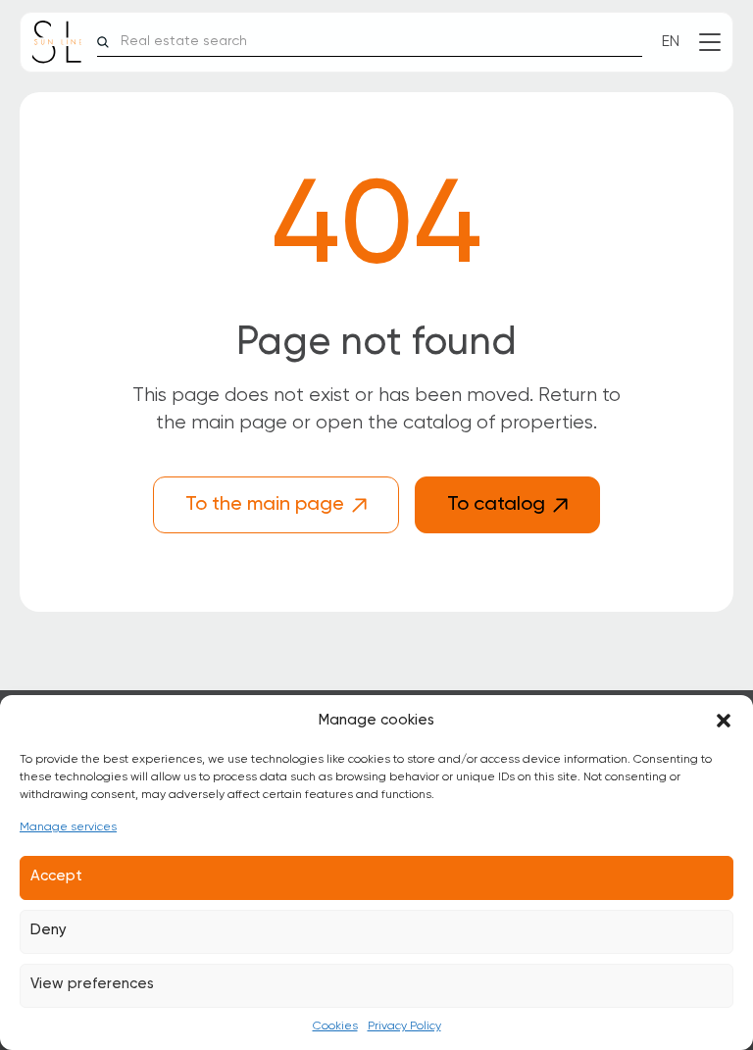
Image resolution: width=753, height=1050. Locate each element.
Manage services (68, 827)
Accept (56, 876)
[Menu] (710, 42)
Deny (48, 930)
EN (670, 42)
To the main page (264, 505)
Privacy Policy (404, 1026)
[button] (723, 720)
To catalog (496, 505)
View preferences (92, 983)
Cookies (335, 1026)
